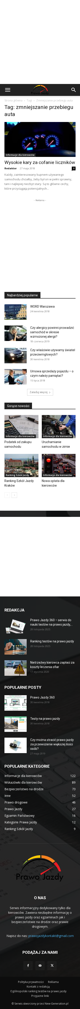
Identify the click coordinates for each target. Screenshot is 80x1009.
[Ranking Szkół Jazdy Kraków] (21, 465)
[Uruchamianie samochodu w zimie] (59, 426)
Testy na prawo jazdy (45, 718)
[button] (7, 90)
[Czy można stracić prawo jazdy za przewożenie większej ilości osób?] (15, 745)
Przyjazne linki (40, 996)
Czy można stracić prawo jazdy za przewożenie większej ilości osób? (52, 744)
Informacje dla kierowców (20, 154)
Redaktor (10, 168)
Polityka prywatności (31, 982)
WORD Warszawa (42, 306)
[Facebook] (28, 965)
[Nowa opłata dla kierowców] (59, 465)
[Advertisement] (40, 42)
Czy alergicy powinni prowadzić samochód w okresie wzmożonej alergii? (52, 332)
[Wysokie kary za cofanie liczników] (40, 139)
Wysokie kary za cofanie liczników (39, 162)
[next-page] (14, 495)
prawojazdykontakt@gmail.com (51, 936)
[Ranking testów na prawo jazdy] (15, 647)
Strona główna (13, 100)
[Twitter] (52, 965)
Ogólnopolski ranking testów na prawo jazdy (38, 991)
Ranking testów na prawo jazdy (52, 641)
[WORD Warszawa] (15, 312)
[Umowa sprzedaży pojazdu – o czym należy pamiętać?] (15, 377)
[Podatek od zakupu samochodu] (21, 426)
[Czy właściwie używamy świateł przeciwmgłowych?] (15, 355)
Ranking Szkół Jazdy (17, 475)
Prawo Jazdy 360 (42, 697)
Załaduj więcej (39, 392)
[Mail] (40, 965)
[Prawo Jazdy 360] (15, 703)
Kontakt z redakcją (38, 986)
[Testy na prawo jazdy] (15, 724)
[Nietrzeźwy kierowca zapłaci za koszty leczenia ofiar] (15, 668)
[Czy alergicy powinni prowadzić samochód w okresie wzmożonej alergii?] (15, 333)
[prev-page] (7, 495)
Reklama (53, 982)
